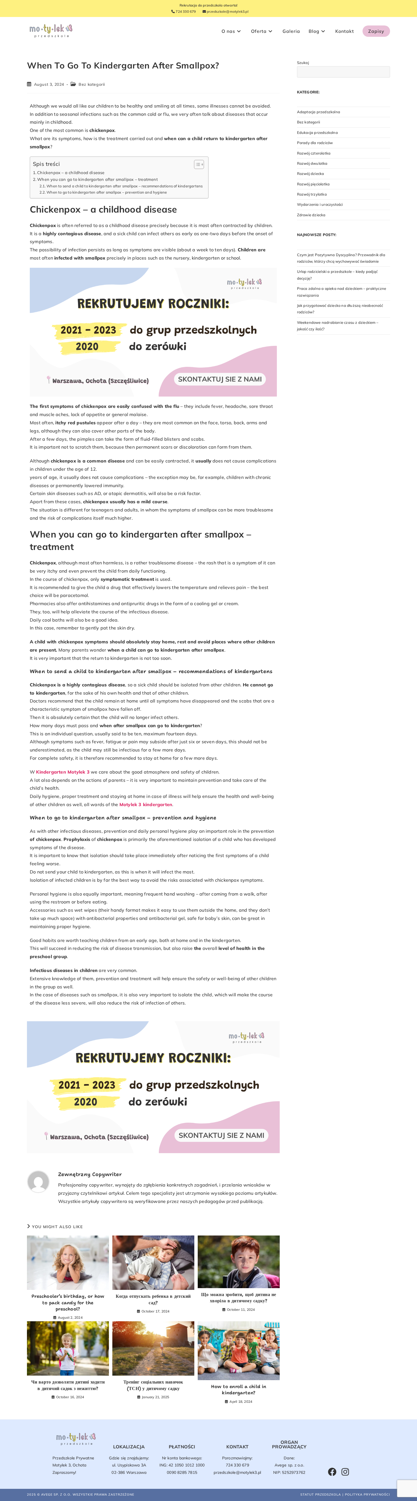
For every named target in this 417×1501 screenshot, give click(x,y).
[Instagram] (345, 1472)
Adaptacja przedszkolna (318, 112)
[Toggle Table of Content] (196, 164)
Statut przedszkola (320, 1494)
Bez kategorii (92, 84)
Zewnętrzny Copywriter (90, 1174)
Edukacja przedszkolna (317, 132)
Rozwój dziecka (310, 173)
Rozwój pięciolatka (313, 184)
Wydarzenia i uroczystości (320, 204)
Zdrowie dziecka (311, 215)
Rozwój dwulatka (312, 163)
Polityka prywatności (367, 1494)
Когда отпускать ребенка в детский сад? (153, 1299)
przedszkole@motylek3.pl (227, 11)
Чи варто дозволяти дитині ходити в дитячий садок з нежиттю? (68, 1385)
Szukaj (303, 62)
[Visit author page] (38, 1181)
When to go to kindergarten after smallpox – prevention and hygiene (107, 192)
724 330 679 (185, 11)
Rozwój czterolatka (314, 153)
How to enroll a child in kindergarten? (238, 1390)
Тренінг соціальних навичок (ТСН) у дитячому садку (153, 1385)
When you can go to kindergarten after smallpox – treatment (97, 179)
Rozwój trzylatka (312, 194)
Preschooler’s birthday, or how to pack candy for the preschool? (67, 1302)
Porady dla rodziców (315, 142)
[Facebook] (332, 1472)
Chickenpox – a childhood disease (70, 172)
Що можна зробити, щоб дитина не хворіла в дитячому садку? (238, 1298)
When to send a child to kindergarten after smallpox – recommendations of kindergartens (125, 186)
